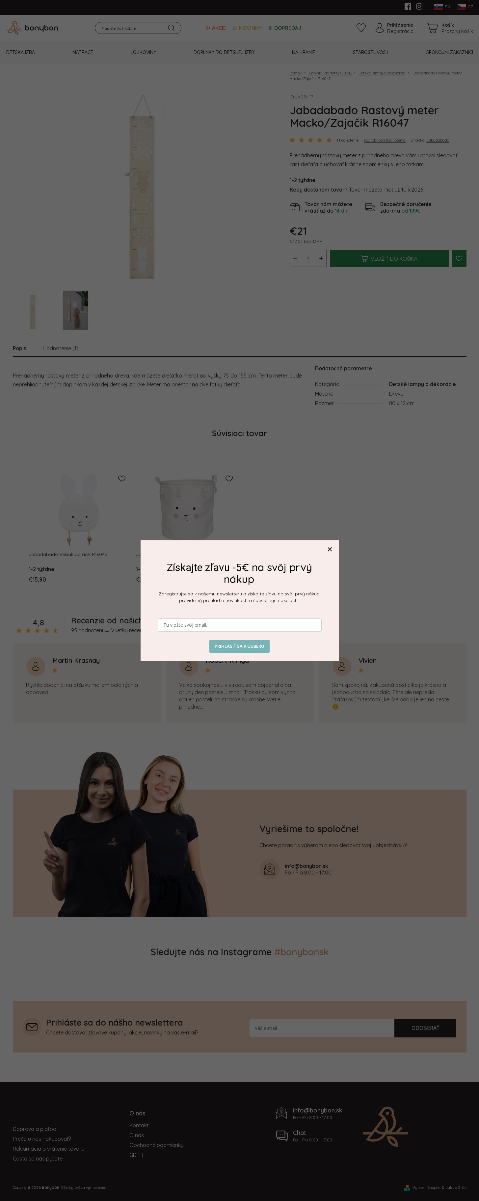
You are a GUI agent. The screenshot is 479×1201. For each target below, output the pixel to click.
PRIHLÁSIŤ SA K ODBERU (239, 646)
